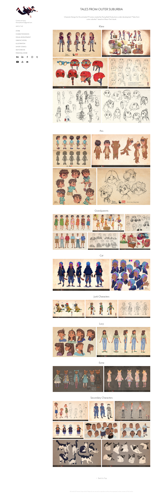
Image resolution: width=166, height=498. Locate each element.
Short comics (21, 47)
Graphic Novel (21, 40)
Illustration (20, 43)
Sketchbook (20, 50)
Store (18, 31)
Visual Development (23, 37)
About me (19, 26)
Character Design (22, 34)
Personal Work (21, 53)
